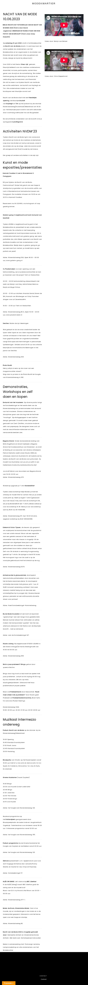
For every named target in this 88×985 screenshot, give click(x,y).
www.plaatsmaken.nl (14, 315)
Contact (44, 979)
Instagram (30, 203)
